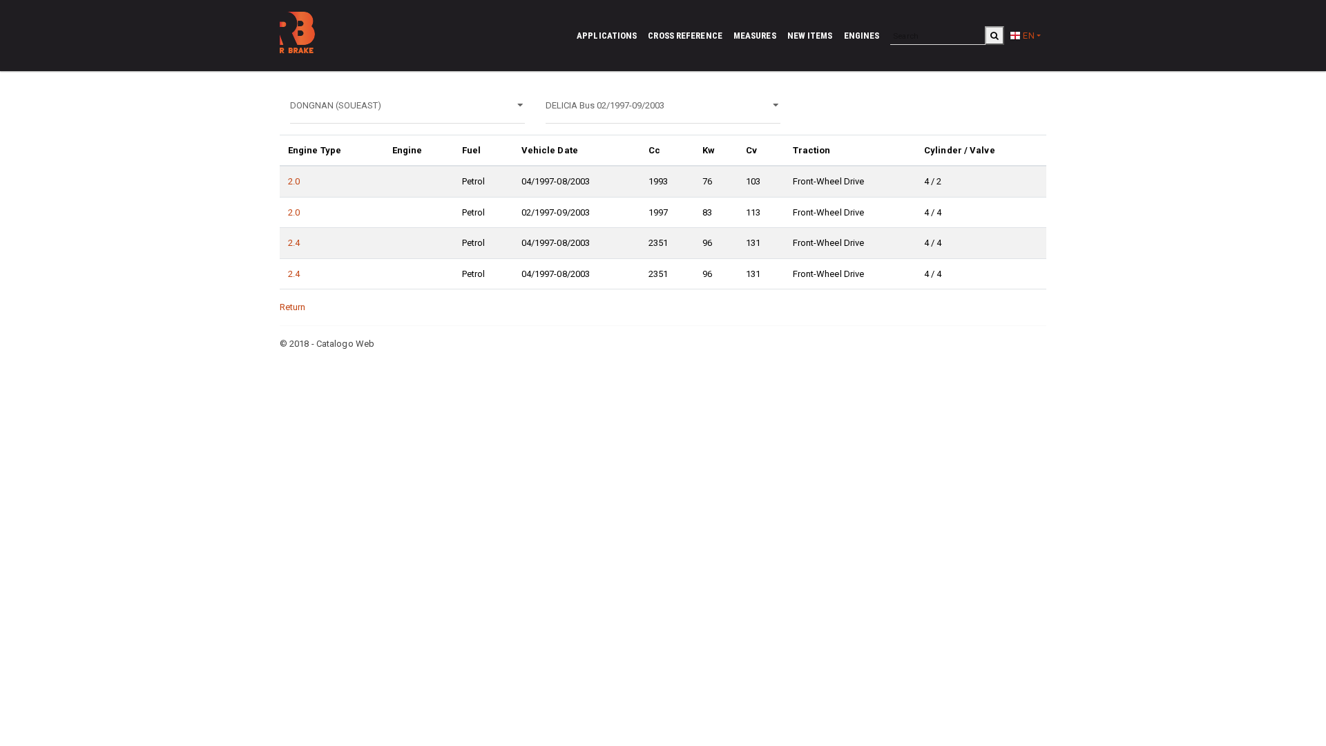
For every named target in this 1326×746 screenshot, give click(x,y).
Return (293, 307)
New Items (810, 35)
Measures (754, 35)
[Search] (994, 35)
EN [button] (1027, 35)
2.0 (294, 181)
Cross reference (685, 35)
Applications (607, 35)
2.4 (294, 243)
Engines (862, 35)
